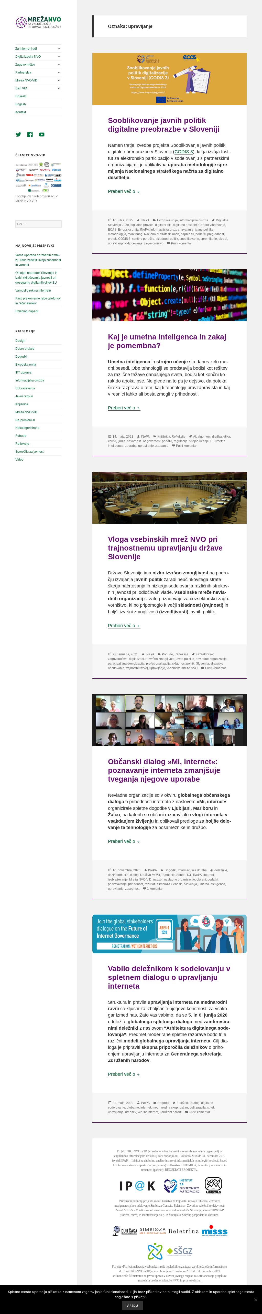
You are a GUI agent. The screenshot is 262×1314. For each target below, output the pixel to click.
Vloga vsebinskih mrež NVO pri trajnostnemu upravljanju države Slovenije (165, 548)
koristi (112, 441)
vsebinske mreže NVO (182, 668)
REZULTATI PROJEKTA (181, 1170)
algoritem (204, 436)
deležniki (220, 870)
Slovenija (202, 663)
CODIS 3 (183, 151)
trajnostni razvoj (137, 668)
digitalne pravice (142, 225)
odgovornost (151, 441)
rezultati (150, 884)
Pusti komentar (181, 243)
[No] (255, 1299)
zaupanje (161, 446)
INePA (145, 220)
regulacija (181, 441)
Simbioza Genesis (169, 884)
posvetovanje (117, 884)
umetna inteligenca (212, 884)
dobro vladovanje (213, 225)
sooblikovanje (189, 239)
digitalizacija (137, 659)
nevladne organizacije (211, 659)
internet (208, 875)
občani (201, 879)
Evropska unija (25, 364)
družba (217, 436)
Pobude (20, 435)
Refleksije (22, 443)
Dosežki (21, 96)
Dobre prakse (24, 348)
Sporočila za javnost (29, 451)
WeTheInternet (148, 1112)
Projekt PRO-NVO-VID (132, 1151)
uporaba (131, 446)
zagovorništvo (153, 243)
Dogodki (21, 356)
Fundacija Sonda (173, 875)
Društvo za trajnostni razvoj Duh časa (185, 1201)
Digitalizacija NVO (28, 56)
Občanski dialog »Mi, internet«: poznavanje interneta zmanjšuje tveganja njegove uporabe (164, 770)
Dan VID (21, 88)
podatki (200, 234)
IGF (189, 875)
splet (210, 1107)
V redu (132, 1305)
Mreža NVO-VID (26, 80)
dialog (134, 875)
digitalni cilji (163, 225)
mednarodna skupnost (168, 1107)
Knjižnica (21, 404)
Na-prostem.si (25, 420)
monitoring (135, 234)
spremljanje (209, 239)
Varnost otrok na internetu (33, 290)
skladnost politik (167, 239)
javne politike (204, 229)
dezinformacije (118, 875)
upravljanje (116, 243)
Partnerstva (23, 72)
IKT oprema (23, 372)
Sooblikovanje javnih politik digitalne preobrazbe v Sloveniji (164, 124)
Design (20, 340)
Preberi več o (124, 191)
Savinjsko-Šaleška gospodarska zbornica (193, 1215)
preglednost (215, 234)
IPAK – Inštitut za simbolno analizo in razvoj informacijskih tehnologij (164, 1160)
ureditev (130, 1112)
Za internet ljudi (26, 48)
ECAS (112, 229)
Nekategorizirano (27, 427)
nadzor (157, 879)
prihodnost (135, 884)
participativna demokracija (126, 663)
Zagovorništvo (25, 64)
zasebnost (132, 889)
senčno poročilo (143, 239)
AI (194, 436)
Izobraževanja (25, 388)
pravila (201, 1107)
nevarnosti (134, 441)
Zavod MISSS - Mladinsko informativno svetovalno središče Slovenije (158, 1210)
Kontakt (20, 112)
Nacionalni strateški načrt (161, 234)
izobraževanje (118, 879)
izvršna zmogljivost (161, 659)
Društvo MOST (150, 875)
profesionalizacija (158, 663)
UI (211, 441)
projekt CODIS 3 (119, 239)
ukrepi (223, 239)
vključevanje (134, 243)
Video (19, 459)
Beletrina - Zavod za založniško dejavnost (199, 1205)
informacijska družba (164, 229)
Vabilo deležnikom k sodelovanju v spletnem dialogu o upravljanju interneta (169, 977)
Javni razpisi (24, 396)
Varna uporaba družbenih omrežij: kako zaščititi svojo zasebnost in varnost (38, 260)
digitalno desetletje (186, 225)
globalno (133, 1107)
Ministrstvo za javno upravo (146, 1276)
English (20, 104)
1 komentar (155, 889)
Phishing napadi (26, 311)
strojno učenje (199, 441)
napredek (187, 234)
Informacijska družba (29, 380)
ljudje (121, 441)
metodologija (117, 234)
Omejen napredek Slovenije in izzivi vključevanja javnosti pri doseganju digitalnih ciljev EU (36, 277)
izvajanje (187, 229)
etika (226, 436)
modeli (190, 1107)
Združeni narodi (171, 1112)
